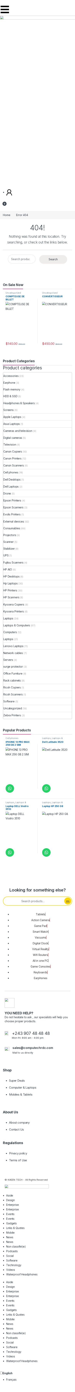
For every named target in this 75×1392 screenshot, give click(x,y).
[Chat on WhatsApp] (10, 788)
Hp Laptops (10, 583)
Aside (9, 1195)
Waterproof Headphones (22, 1274)
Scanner (8, 541)
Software (9, 701)
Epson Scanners (13, 507)
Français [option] (11, 1379)
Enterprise (12, 1204)
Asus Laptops (11, 423)
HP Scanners (11, 597)
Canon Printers (12, 458)
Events (10, 1214)
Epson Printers (12, 500)
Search (53, 259)
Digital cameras (12, 437)
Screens (8, 410)
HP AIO (7, 569)
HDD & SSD (10, 396)
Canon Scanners (13, 465)
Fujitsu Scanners (13, 562)
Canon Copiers (12, 451)
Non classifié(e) (16, 1246)
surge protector (13, 666)
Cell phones (10, 472)
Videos (10, 1269)
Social (10, 1255)
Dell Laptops (11, 486)
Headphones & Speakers (19, 403)
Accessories (10, 375)
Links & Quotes (15, 1228)
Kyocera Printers (13, 611)
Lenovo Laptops (13, 646)
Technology (13, 1265)
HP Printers (10, 590)
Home (6, 215)
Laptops (8, 618)
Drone (7, 493)
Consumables (11, 528)
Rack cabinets (12, 680)
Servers (8, 659)
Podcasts (12, 1251)
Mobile (10, 1232)
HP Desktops (11, 576)
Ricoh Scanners (13, 694)
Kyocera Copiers (13, 604)
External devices (13, 521)
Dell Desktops (12, 479)
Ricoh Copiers (12, 687)
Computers (10, 632)
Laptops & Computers (16, 625)
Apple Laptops (12, 416)
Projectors (9, 535)
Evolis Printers (12, 514)
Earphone (9, 382)
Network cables (13, 653)
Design (10, 1200)
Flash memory (11, 389)
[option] (40, 1379)
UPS (6, 555)
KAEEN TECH (15, 1179)
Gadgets (11, 1223)
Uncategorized (13, 292)
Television (9, 444)
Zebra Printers (12, 715)
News (9, 1237)
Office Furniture (12, 673)
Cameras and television (17, 430)
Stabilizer (9, 548)
